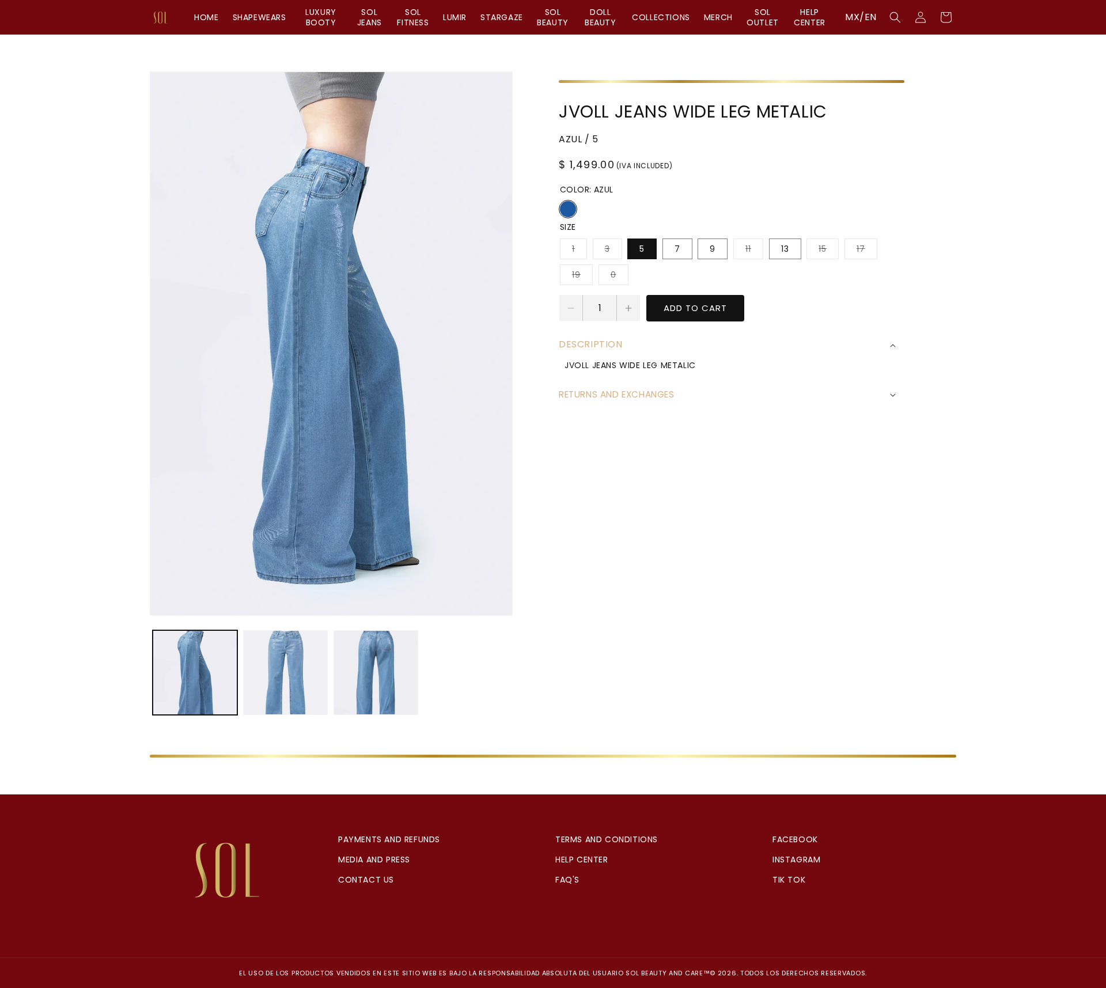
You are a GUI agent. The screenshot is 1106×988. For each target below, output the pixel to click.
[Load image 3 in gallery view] (376, 672)
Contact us (366, 879)
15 (829, 251)
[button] (895, 17)
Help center (581, 859)
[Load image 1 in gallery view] (195, 672)
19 (582, 276)
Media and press (374, 859)
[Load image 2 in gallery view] (285, 672)
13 (785, 249)
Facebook (795, 839)
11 (754, 251)
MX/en (861, 17)
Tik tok (788, 879)
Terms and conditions (606, 839)
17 (867, 251)
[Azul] (568, 209)
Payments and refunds (389, 839)
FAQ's (567, 879)
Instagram (796, 859)
